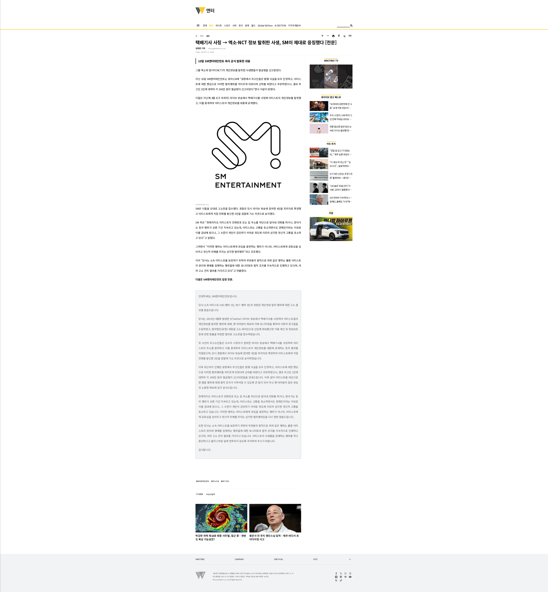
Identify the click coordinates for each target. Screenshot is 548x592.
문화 (247, 25)
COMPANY (239, 559)
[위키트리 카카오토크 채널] (341, 577)
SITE (315, 559)
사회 (234, 25)
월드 (253, 25)
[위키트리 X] (341, 573)
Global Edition (265, 25)
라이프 (218, 25)
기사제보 (199, 494)
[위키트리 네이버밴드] (336, 580)
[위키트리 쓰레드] (350, 573)
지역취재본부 (294, 25)
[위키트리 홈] (201, 13)
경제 (205, 25)
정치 (241, 25)
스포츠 (227, 25)
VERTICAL (278, 559)
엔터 (211, 25)
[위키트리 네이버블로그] (345, 577)
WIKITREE (200, 559)
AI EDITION (280, 25)
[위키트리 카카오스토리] (336, 577)
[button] (322, 36)
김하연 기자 (200, 48)
